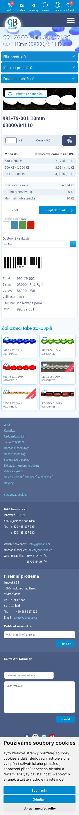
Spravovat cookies (15, 494)
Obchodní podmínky (16, 448)
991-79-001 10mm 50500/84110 (51, 352)
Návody (9, 483)
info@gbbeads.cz (39, 544)
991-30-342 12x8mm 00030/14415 (52, 404)
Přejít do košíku (56, 210)
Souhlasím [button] (40, 790)
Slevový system (14, 442)
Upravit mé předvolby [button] (39, 808)
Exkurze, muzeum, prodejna (21, 465)
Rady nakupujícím (15, 436)
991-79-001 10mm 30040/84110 (13, 352)
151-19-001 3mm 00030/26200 (12, 404)
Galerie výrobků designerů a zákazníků (28, 477)
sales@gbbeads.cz (40, 550)
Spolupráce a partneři (17, 459)
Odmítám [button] (40, 799)
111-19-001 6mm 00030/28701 (50, 378)
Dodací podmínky (15, 454)
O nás (7, 424)
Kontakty (9, 430)
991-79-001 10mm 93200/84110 (13, 378)
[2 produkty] (14, 225)
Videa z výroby (13, 471)
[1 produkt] (6, 225)
